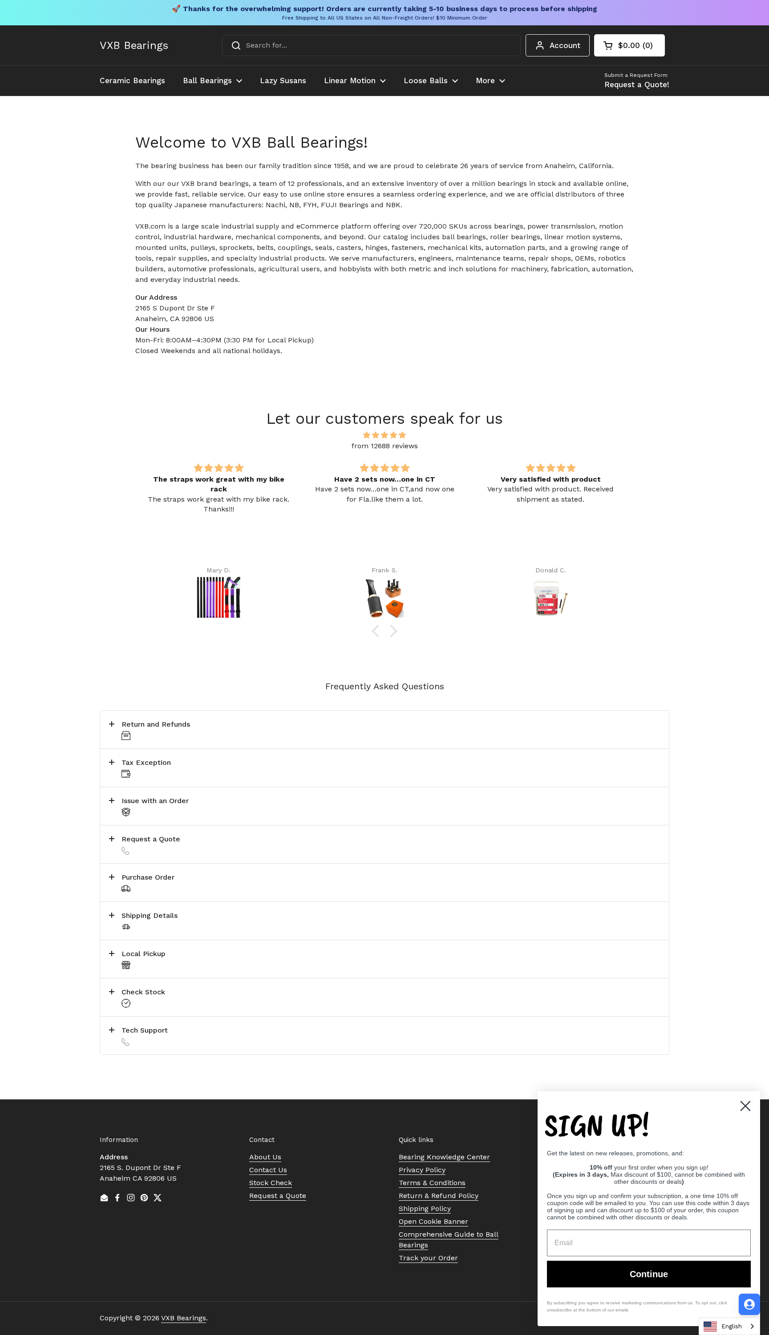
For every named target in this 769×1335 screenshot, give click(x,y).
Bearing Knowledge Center (444, 1157)
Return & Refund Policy (438, 1195)
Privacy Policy (422, 1170)
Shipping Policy (425, 1208)
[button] (629, 45)
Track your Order (428, 1258)
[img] (384, 435)
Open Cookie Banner (433, 1221)
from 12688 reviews (385, 446)
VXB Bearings (134, 45)
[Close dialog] (745, 1106)
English (731, 1326)
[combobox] (371, 45)
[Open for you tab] (749, 1304)
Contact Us (268, 1170)
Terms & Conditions (432, 1182)
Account (565, 45)
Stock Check (270, 1182)
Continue (649, 1274)
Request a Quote (277, 1195)
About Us (265, 1157)
